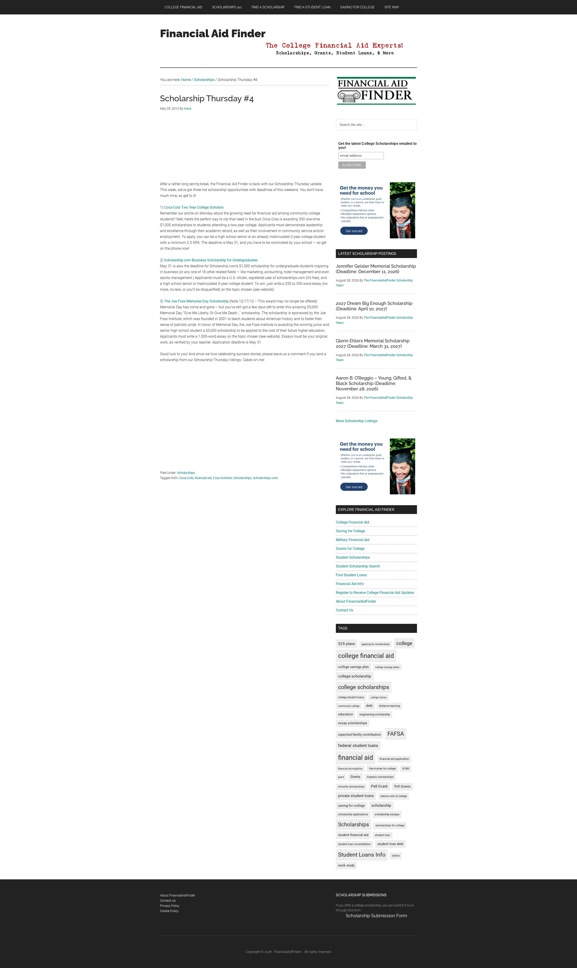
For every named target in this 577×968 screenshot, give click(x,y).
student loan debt (390, 844)
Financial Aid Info (350, 584)
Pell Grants (402, 786)
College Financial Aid (352, 522)
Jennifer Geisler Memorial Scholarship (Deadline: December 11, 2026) (376, 268)
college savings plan (353, 667)
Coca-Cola (186, 478)
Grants (355, 777)
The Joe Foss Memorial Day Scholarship (196, 301)
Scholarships (186, 473)
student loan (382, 835)
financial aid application (394, 759)
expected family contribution (359, 735)
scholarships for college (390, 825)
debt (369, 706)
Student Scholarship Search (358, 566)
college (404, 643)
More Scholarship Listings (356, 421)
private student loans (356, 795)
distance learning (389, 706)
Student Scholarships (353, 557)
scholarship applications (353, 814)
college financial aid (366, 655)
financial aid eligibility (350, 768)
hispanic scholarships (380, 777)
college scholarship (354, 676)
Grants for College (350, 548)
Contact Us (344, 610)
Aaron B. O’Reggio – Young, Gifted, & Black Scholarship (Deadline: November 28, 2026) (374, 383)
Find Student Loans (351, 575)
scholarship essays (387, 814)
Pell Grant (379, 786)
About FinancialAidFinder (356, 601)
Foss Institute (222, 478)
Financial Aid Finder (213, 33)
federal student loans (358, 745)
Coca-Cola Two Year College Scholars (194, 207)
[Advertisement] (244, 149)
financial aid (203, 478)
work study (346, 865)
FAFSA (395, 733)
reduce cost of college (393, 796)
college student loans (351, 697)
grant (341, 777)
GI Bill (405, 768)
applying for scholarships (376, 644)
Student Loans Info (361, 854)
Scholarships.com (265, 478)
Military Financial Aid (352, 540)
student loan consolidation (354, 844)
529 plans (346, 643)
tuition (396, 855)
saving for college (351, 806)
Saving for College (350, 531)
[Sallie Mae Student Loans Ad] (376, 237)
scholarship (381, 805)
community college (348, 706)
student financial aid (353, 835)
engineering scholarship (374, 714)
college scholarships (363, 687)
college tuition (379, 697)
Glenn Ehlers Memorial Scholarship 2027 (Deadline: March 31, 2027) (373, 343)
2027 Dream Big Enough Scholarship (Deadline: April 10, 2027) (374, 306)
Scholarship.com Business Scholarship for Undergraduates (211, 260)
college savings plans (387, 667)
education (345, 714)
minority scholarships (351, 786)
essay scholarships (352, 723)
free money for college (382, 768)
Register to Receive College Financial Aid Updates (375, 592)
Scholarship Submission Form (376, 915)
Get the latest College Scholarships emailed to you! (377, 146)
